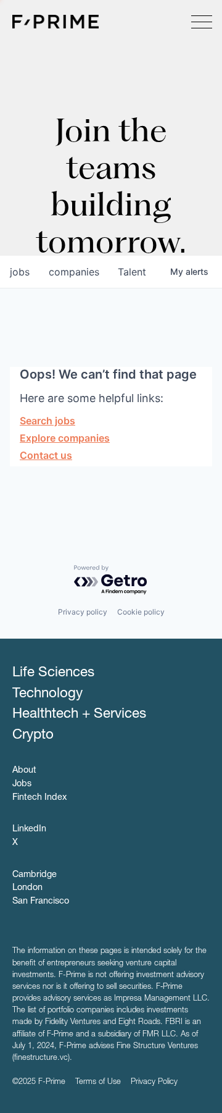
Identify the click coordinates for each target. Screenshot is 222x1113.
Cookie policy (141, 611)
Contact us (46, 455)
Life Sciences (53, 673)
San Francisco (40, 901)
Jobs (21, 784)
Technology (47, 694)
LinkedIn (29, 829)
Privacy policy (82, 611)
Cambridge (34, 875)
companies (74, 272)
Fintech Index (39, 798)
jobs (20, 272)
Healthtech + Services (79, 714)
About (24, 770)
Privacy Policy (154, 1082)
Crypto (33, 735)
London (27, 888)
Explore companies (65, 438)
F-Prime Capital (55, 21)
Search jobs (47, 420)
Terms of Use (98, 1082)
